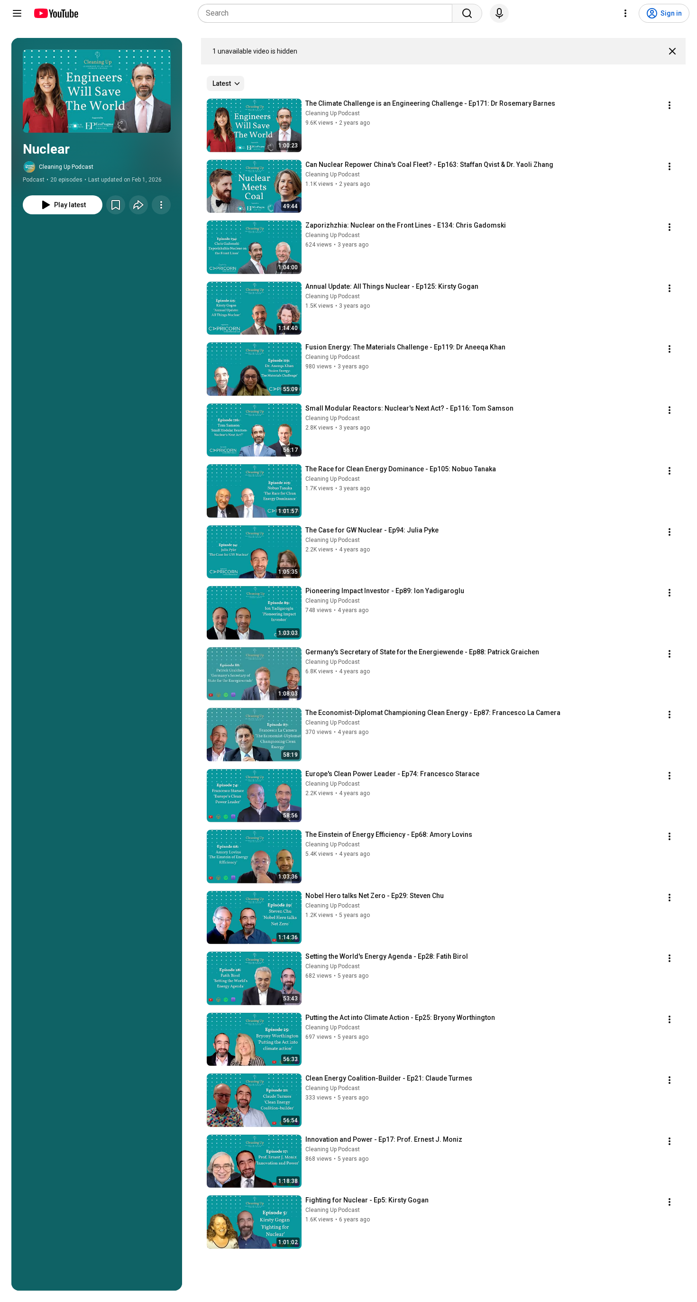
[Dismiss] (672, 51)
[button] (97, 91)
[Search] (467, 13)
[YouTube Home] (56, 13)
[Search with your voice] (499, 13)
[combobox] (328, 13)
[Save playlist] (115, 204)
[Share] (138, 204)
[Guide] (17, 13)
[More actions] (161, 204)
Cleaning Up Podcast (66, 167)
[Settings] (625, 13)
